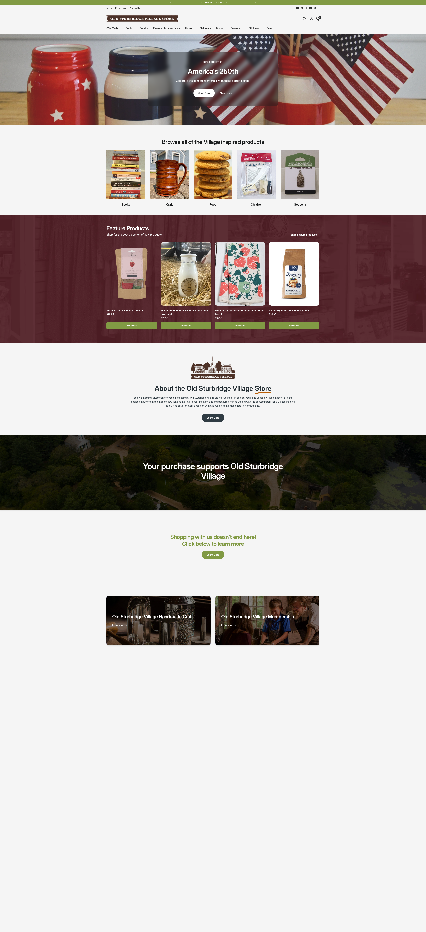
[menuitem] (110, 8)
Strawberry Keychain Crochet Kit (125, 310)
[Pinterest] (315, 8)
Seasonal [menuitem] (236, 28)
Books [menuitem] (219, 28)
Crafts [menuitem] (129, 28)
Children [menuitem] (204, 28)
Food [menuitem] (143, 28)
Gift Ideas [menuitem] (254, 28)
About (109, 8)
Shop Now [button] (204, 93)
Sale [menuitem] (269, 28)
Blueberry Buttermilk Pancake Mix (289, 310)
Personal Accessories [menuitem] (165, 28)
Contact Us (135, 8)
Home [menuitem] (188, 28)
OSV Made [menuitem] (112, 28)
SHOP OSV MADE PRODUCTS (239, 2)
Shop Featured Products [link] (304, 235)
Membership (120, 8)
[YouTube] (310, 8)
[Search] (304, 19)
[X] (302, 8)
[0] (317, 19)
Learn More (213, 417)
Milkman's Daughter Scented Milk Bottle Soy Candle (184, 312)
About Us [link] (225, 93)
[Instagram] (306, 8)
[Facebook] (297, 8)
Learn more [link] (118, 625)
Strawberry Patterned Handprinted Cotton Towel (239, 312)
